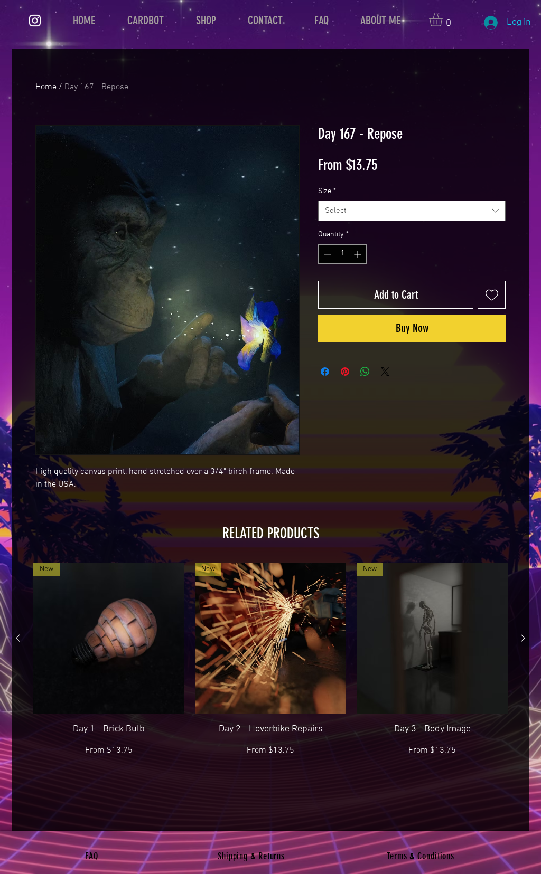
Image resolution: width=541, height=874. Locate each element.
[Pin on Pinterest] (345, 371)
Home (46, 87)
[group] (270, 660)
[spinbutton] (342, 254)
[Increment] (358, 254)
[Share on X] (385, 371)
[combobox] (412, 211)
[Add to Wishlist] (492, 295)
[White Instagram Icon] (35, 20)
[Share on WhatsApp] (365, 371)
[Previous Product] (18, 638)
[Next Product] (523, 638)
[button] (444, 19)
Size (327, 191)
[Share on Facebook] (325, 371)
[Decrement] (326, 254)
